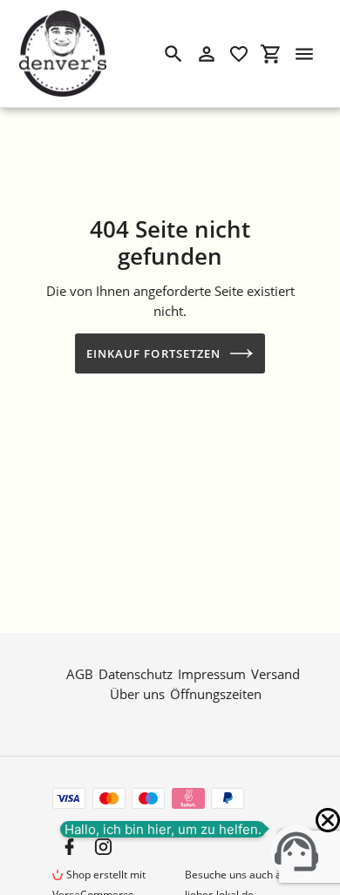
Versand (275, 674)
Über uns (137, 694)
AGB (79, 674)
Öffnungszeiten (216, 694)
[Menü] (304, 54)
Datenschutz (136, 674)
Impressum (212, 674)
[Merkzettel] (239, 54)
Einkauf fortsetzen (153, 353)
